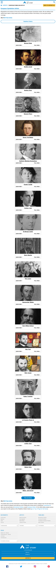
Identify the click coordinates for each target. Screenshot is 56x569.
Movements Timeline (42, 517)
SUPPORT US (28, 558)
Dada (2, 520)
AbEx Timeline (41, 522)
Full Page (37, 45)
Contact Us (27, 554)
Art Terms (3, 536)
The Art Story (28, 2)
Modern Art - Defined (5, 532)
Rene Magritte (22, 519)
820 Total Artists (8, 17)
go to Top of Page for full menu (39, 509)
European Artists (31, 507)
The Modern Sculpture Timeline (44, 520)
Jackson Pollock (22, 522)
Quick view (19, 45)
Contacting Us (47, 505)
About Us (27, 552)
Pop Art (2, 522)
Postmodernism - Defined (6, 534)
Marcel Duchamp (22, 517)
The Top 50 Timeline (42, 519)
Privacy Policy (39, 563)
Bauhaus (2, 519)
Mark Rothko (21, 520)
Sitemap (45, 563)
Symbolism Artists (18, 507)
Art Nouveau (3, 517)
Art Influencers (3, 537)
